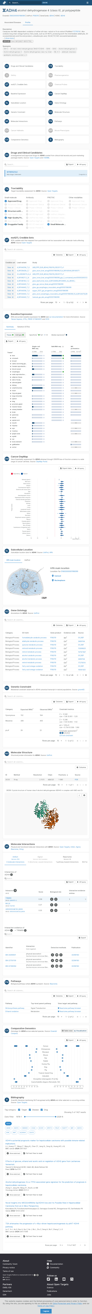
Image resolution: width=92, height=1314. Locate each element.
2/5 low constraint (66, 735)
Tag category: (10, 1110)
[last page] (86, 302)
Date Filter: (9, 1117)
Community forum (10, 1264)
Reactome (14, 849)
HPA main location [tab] (13, 560)
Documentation (56, 1264)
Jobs (49, 1295)
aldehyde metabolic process (33, 641)
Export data (66, 468)
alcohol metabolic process (32, 659)
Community (54, 1267)
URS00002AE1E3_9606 (14, 909)
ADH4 (51, 16)
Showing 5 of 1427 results (75, 1112)
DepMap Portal (41, 461)
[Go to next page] (85, 1245)
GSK (4, 1295)
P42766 (12, 906)
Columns (59, 255)
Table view (68, 1031)
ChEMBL (46, 158)
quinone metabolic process (32, 645)
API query (82, 164)
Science (50, 1287)
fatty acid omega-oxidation (32, 666)
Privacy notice (9, 1267)
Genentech (7, 1291)
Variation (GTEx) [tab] (23, 327)
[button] (14, 353)
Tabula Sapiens (16, 319)
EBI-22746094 (10, 966)
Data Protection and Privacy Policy (67, 1303)
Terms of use (8, 1271)
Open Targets (35, 158)
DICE (47, 319)
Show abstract (15, 1153)
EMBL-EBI (7, 1287)
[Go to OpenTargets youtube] (63, 1279)
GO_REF (81, 638)
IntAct (73, 847)
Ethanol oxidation (12, 1011)
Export (70, 164)
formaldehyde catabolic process (34, 638)
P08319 (36, 16)
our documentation (56, 317)
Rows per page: (47, 302)
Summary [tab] (10, 327)
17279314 (76, 31)
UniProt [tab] (27, 560)
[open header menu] (87, 3)
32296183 (75, 955)
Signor (78, 847)
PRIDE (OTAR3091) (35, 319)
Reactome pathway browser (70, 1008)
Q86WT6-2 (13, 900)
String (21, 849)
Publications (52, 1291)
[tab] (13, 22)
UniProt (46, 552)
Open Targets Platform (10, 1275)
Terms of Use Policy (45, 1306)
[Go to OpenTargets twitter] (48, 1279)
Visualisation (81, 1031)
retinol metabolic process (31, 652)
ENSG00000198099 (17, 16)
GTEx (25, 319)
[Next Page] (83, 302)
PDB (76, 779)
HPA (51, 552)
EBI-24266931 (10, 955)
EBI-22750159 (10, 960)
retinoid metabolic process (32, 648)
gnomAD (81, 689)
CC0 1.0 (30, 1275)
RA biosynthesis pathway (14, 1008)
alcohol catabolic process (31, 655)
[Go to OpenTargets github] (71, 1279)
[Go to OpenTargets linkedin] (56, 1279)
